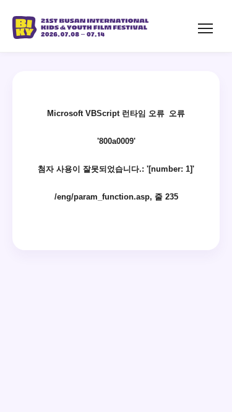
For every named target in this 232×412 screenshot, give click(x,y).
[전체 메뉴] (209, 28)
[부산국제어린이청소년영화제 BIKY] (80, 26)
